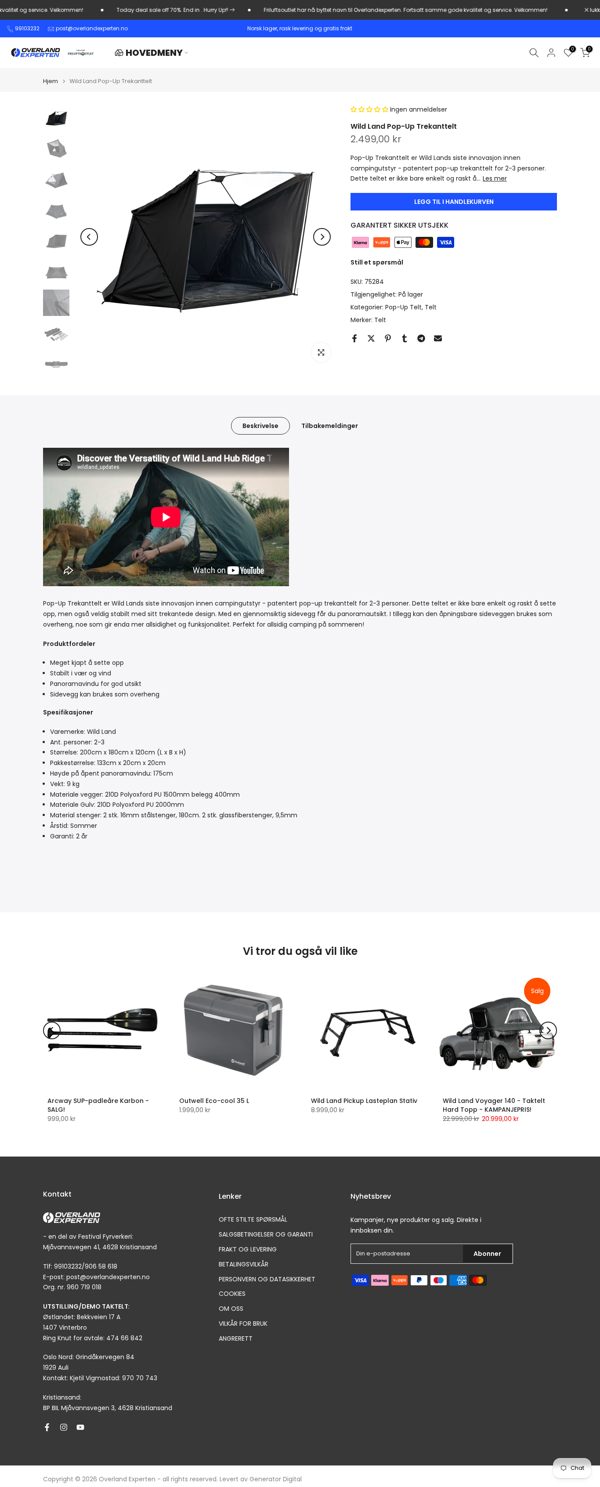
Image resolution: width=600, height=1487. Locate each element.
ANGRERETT (236, 1339)
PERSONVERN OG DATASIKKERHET (267, 1279)
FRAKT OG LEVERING (248, 1249)
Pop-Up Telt (403, 307)
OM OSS (231, 1309)
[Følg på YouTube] (80, 1427)
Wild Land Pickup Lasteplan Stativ (364, 1100)
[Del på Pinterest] (388, 338)
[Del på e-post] (438, 338)
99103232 (27, 28)
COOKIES (232, 1294)
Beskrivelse (260, 425)
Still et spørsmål (377, 262)
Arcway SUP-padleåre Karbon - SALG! (98, 1105)
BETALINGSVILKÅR (243, 1264)
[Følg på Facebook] (47, 1427)
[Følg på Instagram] (64, 1427)
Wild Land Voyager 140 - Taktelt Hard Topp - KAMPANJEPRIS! (494, 1105)
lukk (594, 10)
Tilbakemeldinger (329, 425)
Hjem (50, 81)
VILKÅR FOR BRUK (243, 1324)
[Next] (322, 237)
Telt (431, 307)
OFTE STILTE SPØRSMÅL (253, 1219)
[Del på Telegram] (421, 338)
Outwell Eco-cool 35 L (214, 1100)
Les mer (495, 179)
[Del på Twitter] (371, 338)
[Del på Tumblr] (404, 338)
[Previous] (89, 237)
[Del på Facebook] (354, 338)
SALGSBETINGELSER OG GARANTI (266, 1234)
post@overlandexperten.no (92, 28)
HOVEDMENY (154, 53)
